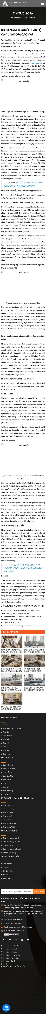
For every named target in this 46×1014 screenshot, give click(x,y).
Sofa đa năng (8, 791)
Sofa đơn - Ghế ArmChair (12, 728)
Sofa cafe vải (7, 816)
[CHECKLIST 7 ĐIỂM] (34, 680)
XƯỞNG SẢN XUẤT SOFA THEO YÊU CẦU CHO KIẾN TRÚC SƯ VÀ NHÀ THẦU (11, 652)
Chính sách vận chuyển (10, 955)
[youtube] (22, 939)
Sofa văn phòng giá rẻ (11, 838)
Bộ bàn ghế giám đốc (11, 845)
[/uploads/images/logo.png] (14, 3)
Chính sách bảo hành (9, 946)
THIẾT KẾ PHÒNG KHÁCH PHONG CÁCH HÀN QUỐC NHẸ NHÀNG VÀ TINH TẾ (11, 671)
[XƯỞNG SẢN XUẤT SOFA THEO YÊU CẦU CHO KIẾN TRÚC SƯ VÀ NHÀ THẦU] (11, 642)
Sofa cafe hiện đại (9, 823)
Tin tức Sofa (30, 17)
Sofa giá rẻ (7, 794)
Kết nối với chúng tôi (13, 966)
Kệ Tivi (5, 875)
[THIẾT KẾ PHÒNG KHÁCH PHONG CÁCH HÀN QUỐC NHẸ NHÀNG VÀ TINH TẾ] (11, 661)
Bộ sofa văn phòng (9, 853)
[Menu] (42, 3)
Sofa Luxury (7, 780)
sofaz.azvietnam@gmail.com (20, 927)
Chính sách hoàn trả (9, 952)
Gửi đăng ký (39, 892)
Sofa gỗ (6, 787)
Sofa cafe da (7, 820)
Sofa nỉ (5, 747)
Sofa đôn (6, 732)
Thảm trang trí (8, 878)
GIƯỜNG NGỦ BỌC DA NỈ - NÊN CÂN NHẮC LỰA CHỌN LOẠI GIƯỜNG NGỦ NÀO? (23, 568)
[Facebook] (3, 939)
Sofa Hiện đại (8, 765)
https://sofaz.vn (17, 931)
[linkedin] (28, 939)
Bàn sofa (6, 867)
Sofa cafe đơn (8, 812)
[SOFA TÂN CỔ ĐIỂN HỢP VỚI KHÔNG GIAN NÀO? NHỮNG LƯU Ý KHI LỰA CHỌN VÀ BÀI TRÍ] (11, 699)
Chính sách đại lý (8, 961)
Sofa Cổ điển (7, 772)
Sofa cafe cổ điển (9, 827)
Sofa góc (6, 750)
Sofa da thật (7, 736)
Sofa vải (6, 743)
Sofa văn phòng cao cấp (12, 842)
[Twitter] (9, 939)
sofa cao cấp (37, 63)
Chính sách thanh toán (10, 958)
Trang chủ (17, 17)
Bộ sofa (5, 725)
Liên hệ (4, 964)
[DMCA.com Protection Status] (11, 934)
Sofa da (6, 739)
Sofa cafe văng (8, 809)
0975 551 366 (15, 923)
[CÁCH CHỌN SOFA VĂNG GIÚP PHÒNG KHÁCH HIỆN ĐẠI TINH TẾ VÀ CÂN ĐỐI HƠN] (34, 642)
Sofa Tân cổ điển (9, 769)
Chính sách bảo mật (9, 949)
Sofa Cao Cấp (8, 776)
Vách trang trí (7, 864)
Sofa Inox (6, 783)
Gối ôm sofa (7, 871)
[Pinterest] (15, 939)
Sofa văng (6, 754)
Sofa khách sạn (8, 805)
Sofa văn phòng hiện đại (12, 849)
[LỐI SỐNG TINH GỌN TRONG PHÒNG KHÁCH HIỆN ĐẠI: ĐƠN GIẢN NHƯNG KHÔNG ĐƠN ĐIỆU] (34, 661)
